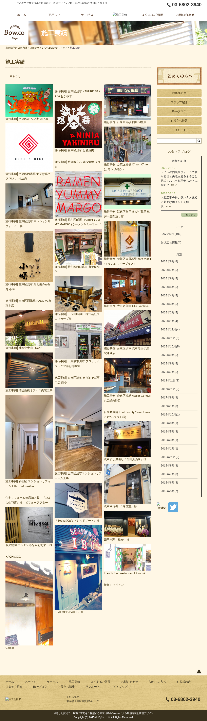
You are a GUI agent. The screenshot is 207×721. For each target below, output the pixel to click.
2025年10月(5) (170, 346)
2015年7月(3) (169, 474)
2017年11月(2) (170, 389)
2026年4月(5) (169, 295)
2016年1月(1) (169, 448)
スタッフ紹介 (179, 102)
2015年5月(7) (169, 491)
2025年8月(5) (169, 363)
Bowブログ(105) (171, 233)
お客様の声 (179, 93)
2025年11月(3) (170, 338)
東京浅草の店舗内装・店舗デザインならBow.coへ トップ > (37, 47)
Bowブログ (179, 111)
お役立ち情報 (179, 120)
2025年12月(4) (170, 329)
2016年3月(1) (169, 440)
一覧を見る (189, 214)
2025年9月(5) (169, 355)
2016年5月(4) (169, 431)
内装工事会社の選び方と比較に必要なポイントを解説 (179, 202)
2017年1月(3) (169, 406)
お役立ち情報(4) (171, 242)
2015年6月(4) (169, 482)
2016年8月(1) (169, 423)
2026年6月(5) (169, 278)
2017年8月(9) (169, 397)
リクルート (179, 130)
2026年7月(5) (169, 270)
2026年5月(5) (169, 287)
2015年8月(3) (169, 465)
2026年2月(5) (169, 312)
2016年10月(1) (170, 414)
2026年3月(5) (169, 304)
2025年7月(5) (169, 372)
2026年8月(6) (169, 261)
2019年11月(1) (170, 380)
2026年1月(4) (169, 321)
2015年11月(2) (170, 457)
